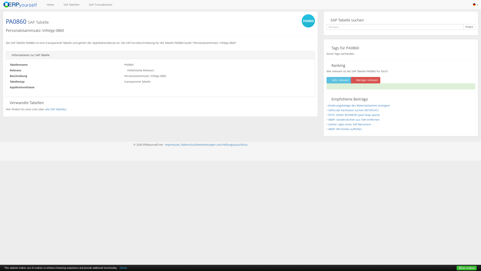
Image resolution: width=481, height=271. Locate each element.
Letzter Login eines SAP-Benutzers (349, 124)
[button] (475, 4)
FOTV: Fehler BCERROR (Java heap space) (354, 115)
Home (49, 4)
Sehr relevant (340, 80)
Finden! (469, 26)
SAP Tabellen (70, 4)
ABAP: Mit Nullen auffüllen (345, 129)
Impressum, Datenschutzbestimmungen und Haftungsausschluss (206, 144)
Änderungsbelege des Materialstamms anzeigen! (359, 105)
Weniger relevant (366, 80)
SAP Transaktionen (99, 4)
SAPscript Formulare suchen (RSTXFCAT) (353, 110)
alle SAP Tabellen (55, 109)
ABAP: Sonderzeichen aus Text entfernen (354, 119)
